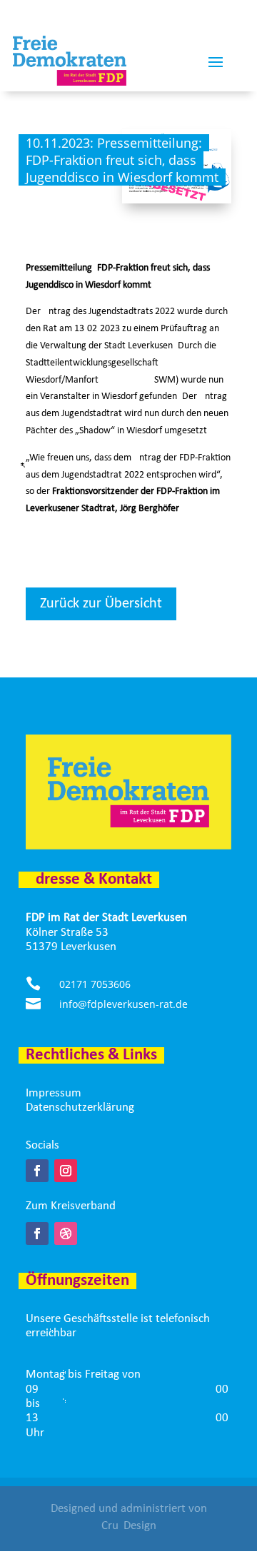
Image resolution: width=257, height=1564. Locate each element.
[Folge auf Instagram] (65, 1170)
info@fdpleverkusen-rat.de (123, 1004)
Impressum (53, 1093)
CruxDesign (128, 1526)
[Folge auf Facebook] (37, 1170)
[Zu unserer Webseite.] (65, 1233)
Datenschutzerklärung (80, 1107)
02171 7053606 (95, 984)
